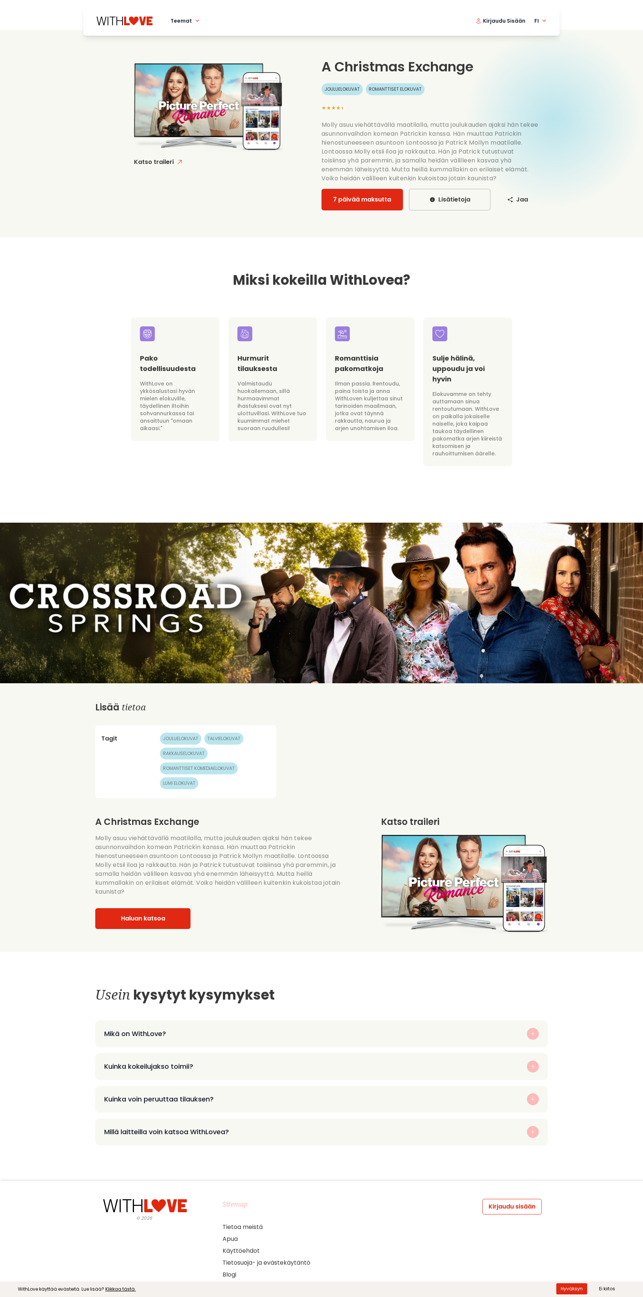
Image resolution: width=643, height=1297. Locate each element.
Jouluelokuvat (180, 738)
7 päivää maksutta (362, 199)
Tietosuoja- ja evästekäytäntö (266, 1262)
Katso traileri (154, 162)
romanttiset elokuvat (395, 89)
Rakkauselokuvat (184, 753)
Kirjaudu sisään (512, 1206)
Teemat (181, 21)
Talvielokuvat (223, 738)
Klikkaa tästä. (120, 1289)
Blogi (229, 1274)
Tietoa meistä (243, 1227)
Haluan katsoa (143, 918)
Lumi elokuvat (179, 783)
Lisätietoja (454, 199)
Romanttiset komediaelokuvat (199, 768)
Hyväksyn (572, 1288)
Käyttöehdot (241, 1250)
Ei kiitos (607, 1288)
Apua (230, 1239)
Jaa (522, 199)
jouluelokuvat (342, 89)
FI (536, 21)
